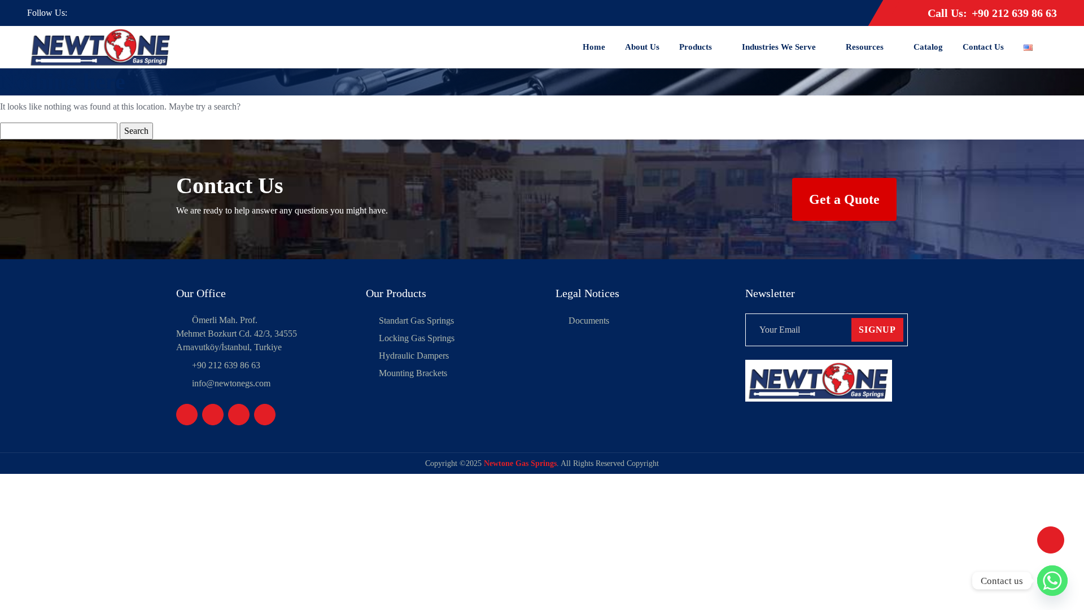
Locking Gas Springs (416, 338)
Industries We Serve (779, 46)
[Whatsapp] (1052, 580)
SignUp (877, 329)
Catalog (928, 46)
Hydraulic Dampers (414, 355)
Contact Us (983, 46)
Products (695, 46)
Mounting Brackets (413, 373)
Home (594, 46)
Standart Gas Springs (416, 320)
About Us (642, 46)
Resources (865, 46)
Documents (589, 320)
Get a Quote (844, 199)
